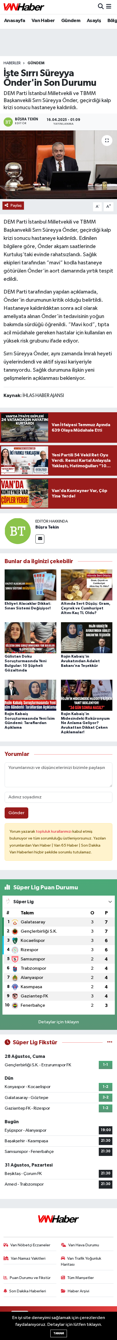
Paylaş (16, 205)
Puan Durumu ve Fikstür (30, 1278)
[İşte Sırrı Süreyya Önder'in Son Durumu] (58, 164)
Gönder (16, 813)
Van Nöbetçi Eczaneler (30, 1245)
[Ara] (101, 7)
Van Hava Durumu (83, 1245)
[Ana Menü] (108, 7)
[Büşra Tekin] (18, 531)
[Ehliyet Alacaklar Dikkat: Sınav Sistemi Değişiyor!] (30, 584)
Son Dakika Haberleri (27, 1291)
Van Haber (43, 20)
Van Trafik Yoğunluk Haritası (81, 1261)
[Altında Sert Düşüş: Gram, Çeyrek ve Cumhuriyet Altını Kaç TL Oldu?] (87, 584)
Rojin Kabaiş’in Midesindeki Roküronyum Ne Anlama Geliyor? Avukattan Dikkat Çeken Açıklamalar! (85, 723)
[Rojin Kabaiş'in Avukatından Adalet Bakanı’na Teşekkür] (87, 637)
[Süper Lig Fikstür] (109, 1042)
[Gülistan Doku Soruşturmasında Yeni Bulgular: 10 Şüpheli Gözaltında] (30, 637)
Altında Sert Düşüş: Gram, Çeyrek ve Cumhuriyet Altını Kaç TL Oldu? (85, 608)
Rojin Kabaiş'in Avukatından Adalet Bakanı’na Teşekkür (80, 661)
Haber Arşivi (78, 1291)
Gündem (70, 20)
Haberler (12, 63)
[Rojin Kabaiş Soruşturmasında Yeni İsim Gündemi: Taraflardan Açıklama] (30, 695)
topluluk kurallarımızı (54, 831)
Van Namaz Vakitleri (28, 1258)
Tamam (58, 1333)
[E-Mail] (39, 539)
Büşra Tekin (47, 527)
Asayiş (94, 20)
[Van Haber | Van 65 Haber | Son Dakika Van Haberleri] (24, 7)
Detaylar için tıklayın (58, 1022)
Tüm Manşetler (80, 1278)
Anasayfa (14, 20)
